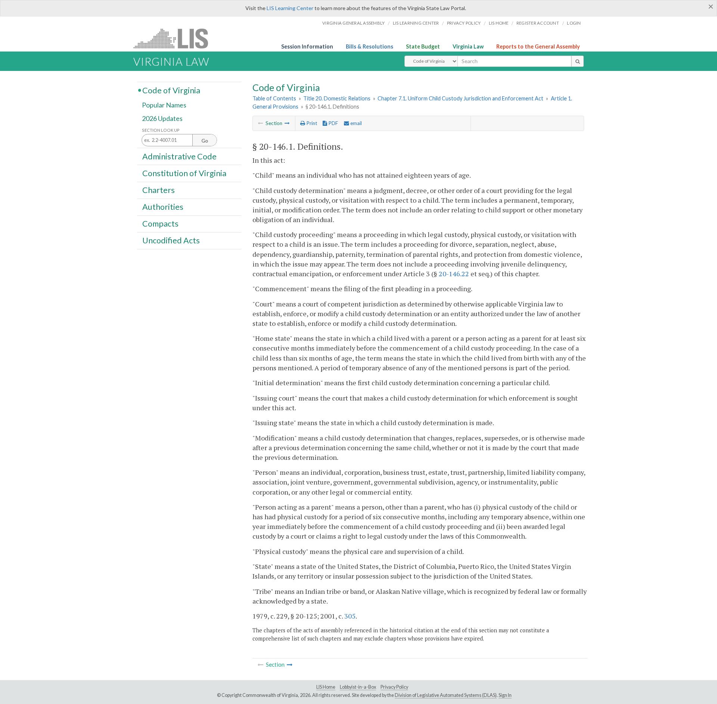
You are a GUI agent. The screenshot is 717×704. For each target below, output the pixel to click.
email (355, 123)
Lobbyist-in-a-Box (358, 687)
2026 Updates (162, 118)
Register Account (537, 23)
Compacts (160, 223)
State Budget (423, 46)
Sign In (505, 695)
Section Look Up (161, 130)
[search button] (577, 61)
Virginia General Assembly (353, 23)
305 (350, 615)
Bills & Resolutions (369, 46)
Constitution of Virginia (184, 173)
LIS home (499, 23)
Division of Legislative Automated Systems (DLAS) (446, 695)
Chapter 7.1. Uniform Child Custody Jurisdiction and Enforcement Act (460, 98)
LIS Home (325, 687)
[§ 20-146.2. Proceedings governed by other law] (287, 123)
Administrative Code (179, 156)
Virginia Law (468, 46)
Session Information (307, 46)
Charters (158, 190)
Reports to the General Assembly (538, 46)
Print (311, 123)
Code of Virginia (171, 90)
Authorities (162, 207)
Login (574, 23)
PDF (332, 123)
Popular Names (164, 105)
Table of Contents (274, 98)
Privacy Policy (464, 23)
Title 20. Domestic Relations (336, 98)
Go (204, 141)
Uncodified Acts (171, 240)
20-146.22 (454, 273)
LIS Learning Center (290, 8)
